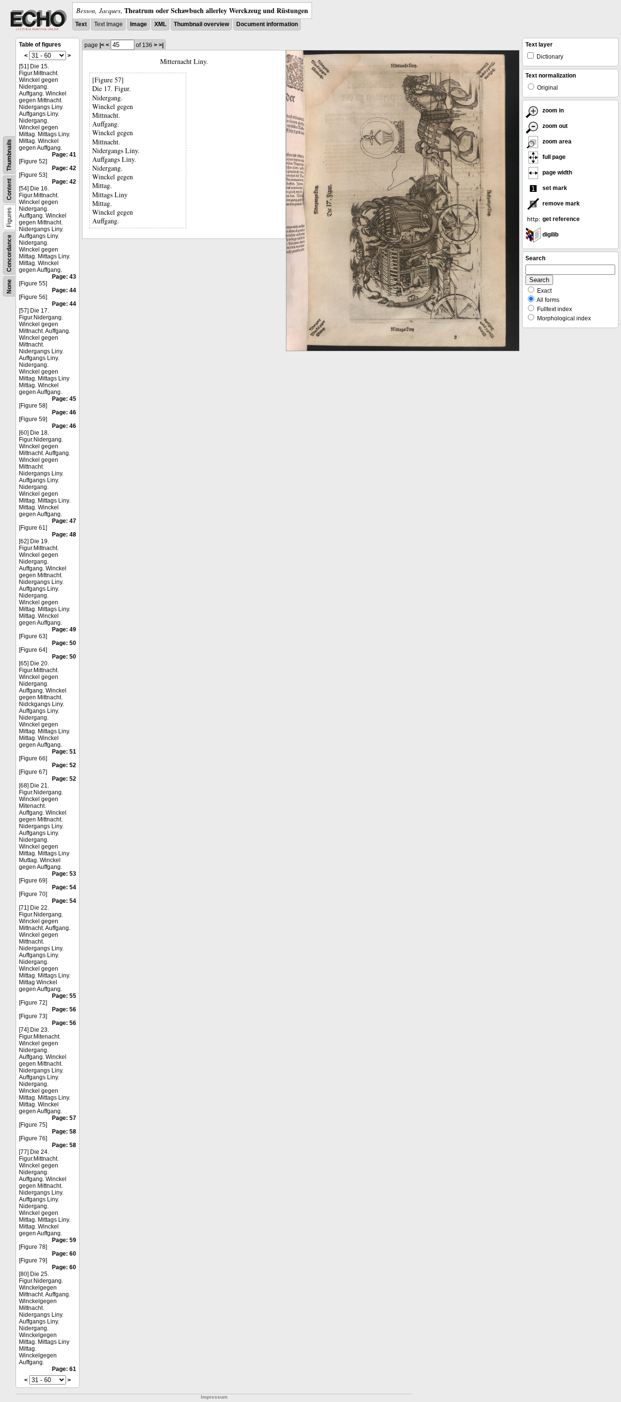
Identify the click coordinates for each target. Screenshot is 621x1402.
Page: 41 (64, 154)
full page (553, 157)
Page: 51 (64, 751)
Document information (267, 24)
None (9, 286)
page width (556, 172)
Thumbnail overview (201, 24)
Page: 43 (64, 276)
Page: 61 (64, 1369)
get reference (560, 219)
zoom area (556, 141)
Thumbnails (9, 155)
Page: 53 (64, 873)
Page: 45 (64, 398)
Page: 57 (64, 1118)
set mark (554, 188)
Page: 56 (64, 1009)
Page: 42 (64, 168)
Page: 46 (64, 412)
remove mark (560, 203)
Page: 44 (64, 290)
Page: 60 (64, 1253)
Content (9, 189)
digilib (549, 234)
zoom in (552, 110)
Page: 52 (64, 765)
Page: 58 (64, 1131)
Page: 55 (64, 995)
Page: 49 (64, 629)
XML (160, 24)
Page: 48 (64, 534)
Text (81, 24)
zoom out (554, 126)
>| (161, 45)
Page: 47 (64, 521)
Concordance (9, 253)
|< (101, 45)
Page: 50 (64, 643)
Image (138, 24)
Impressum (214, 1397)
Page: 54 (64, 887)
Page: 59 (64, 1240)
